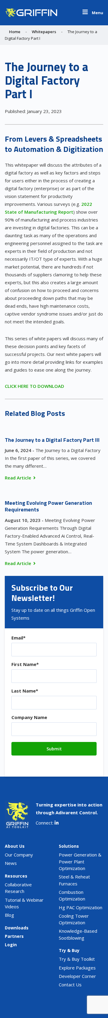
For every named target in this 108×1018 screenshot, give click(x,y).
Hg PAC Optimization (80, 907)
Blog (9, 915)
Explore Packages (77, 968)
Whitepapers (44, 31)
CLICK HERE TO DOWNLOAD (34, 386)
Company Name (29, 717)
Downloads (16, 928)
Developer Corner (77, 976)
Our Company (19, 855)
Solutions (69, 846)
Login (11, 944)
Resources (16, 876)
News (11, 863)
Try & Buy (69, 950)
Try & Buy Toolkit (77, 959)
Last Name (24, 691)
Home (14, 31)
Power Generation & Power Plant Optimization (80, 861)
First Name (25, 664)
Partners (14, 936)
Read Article (18, 478)
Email (18, 638)
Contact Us (70, 985)
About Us (15, 846)
